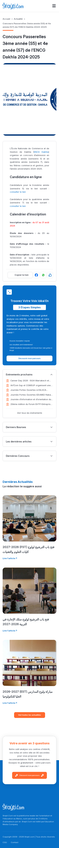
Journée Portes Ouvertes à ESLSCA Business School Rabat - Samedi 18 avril (30, 390)
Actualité (18, 19)
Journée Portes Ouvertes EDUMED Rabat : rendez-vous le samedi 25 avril (31, 395)
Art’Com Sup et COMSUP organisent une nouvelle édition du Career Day (30, 385)
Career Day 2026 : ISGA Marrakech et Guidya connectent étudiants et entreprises (29, 380)
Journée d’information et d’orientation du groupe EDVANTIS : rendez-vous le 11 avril (31, 399)
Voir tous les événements (29, 413)
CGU (5, 842)
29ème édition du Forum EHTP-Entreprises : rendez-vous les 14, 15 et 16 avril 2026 (31, 404)
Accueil (6, 19)
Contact (14, 842)
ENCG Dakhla (41, 152)
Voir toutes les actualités (29, 715)
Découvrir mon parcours (29, 775)
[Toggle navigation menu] (54, 6)
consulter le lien (18, 192)
